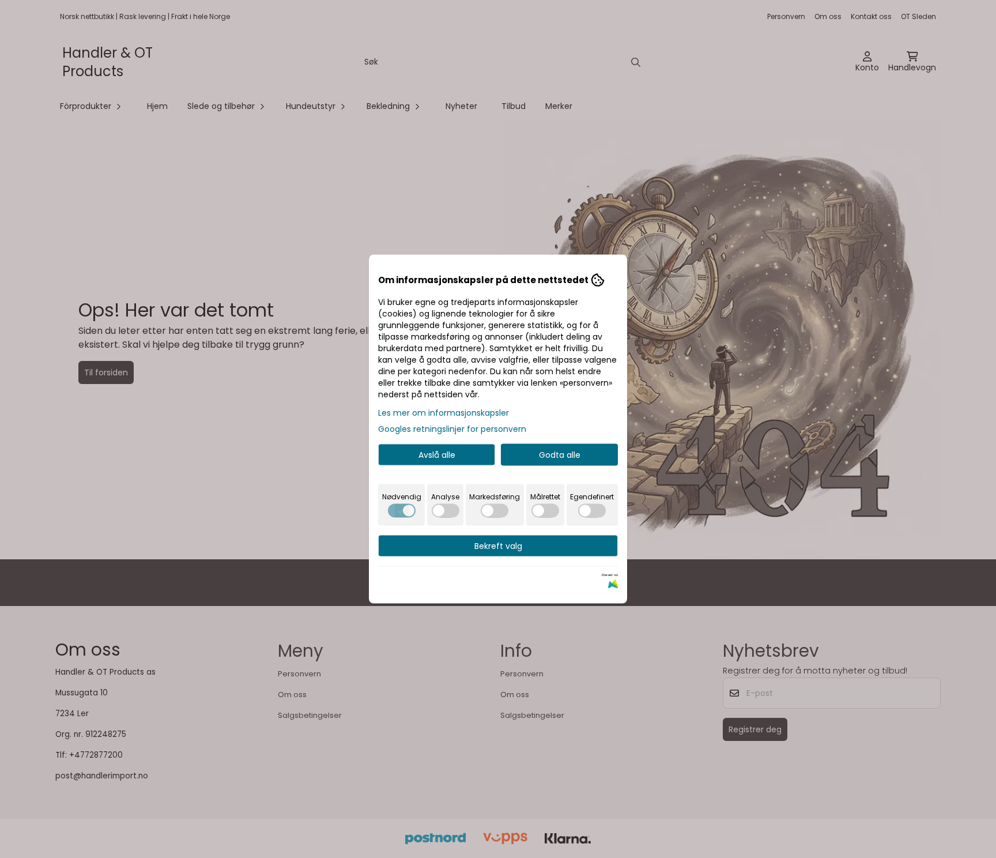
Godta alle (559, 455)
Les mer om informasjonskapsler (443, 413)
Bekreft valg (498, 546)
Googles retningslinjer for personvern (452, 429)
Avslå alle (436, 455)
